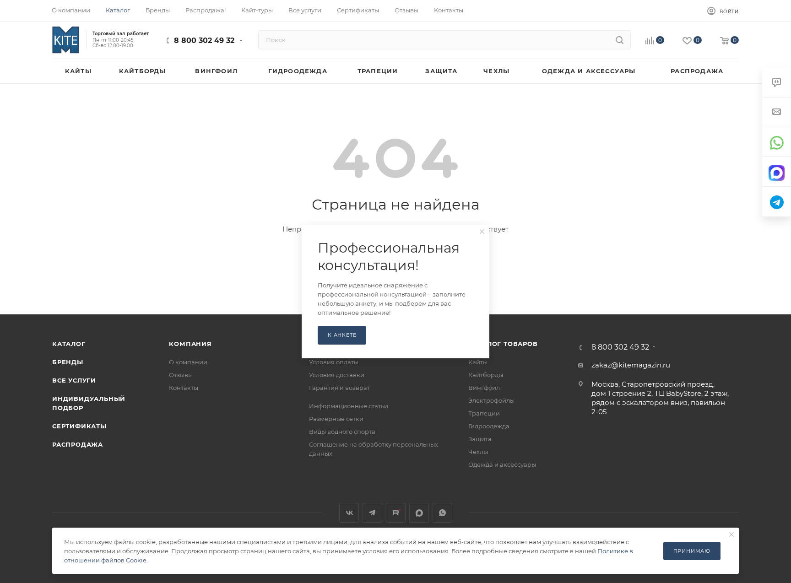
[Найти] (619, 39)
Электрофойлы (491, 400)
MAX (419, 513)
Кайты (478, 362)
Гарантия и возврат (339, 387)
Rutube (396, 513)
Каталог (69, 343)
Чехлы (478, 451)
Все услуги (74, 380)
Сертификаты (79, 426)
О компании (188, 362)
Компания (190, 343)
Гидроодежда (488, 426)
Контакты (183, 387)
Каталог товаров (503, 343)
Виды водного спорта (342, 431)
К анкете (342, 335)
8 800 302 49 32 (204, 40)
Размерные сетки (336, 418)
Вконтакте (349, 513)
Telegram (372, 513)
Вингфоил (484, 387)
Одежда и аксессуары (502, 464)
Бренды (67, 362)
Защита (480, 439)
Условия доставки (336, 374)
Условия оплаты (333, 362)
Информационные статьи (348, 406)
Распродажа (77, 444)
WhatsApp (442, 513)
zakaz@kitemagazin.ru (630, 365)
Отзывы (181, 374)
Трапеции (484, 413)
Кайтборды (485, 374)
